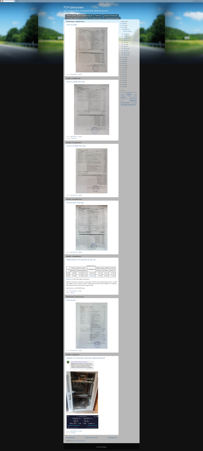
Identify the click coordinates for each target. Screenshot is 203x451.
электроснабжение (128, 105)
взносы (73, 292)
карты (129, 95)
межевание (123, 97)
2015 (123, 72)
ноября (126, 34)
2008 (123, 86)
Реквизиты (98, 15)
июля (125, 42)
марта (125, 50)
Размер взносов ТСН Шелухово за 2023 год (80, 259)
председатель (133, 98)
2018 (123, 65)
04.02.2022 (92, 275)
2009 (123, 84)
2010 (123, 82)
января (126, 54)
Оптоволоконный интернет (112, 18)
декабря (126, 29)
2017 (123, 67)
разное (122, 100)
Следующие (70, 437)
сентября (126, 38)
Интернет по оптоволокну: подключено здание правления (85, 358)
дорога (129, 94)
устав (131, 103)
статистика (73, 138)
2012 (123, 78)
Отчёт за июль (71, 300)
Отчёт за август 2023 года (75, 202)
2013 (123, 76)
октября (126, 36)
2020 (123, 61)
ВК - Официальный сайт (85, 15)
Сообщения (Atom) (80, 440)
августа (126, 40)
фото (135, 103)
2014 (123, 74)
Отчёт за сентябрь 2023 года (75, 146)
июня (125, 44)
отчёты (127, 98)
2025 (123, 23)
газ (133, 92)
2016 (123, 70)
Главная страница (71, 15)
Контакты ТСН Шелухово (111, 15)
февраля (126, 52)
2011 (123, 80)
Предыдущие (112, 437)
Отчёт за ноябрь (71, 25)
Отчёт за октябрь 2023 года (75, 82)
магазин (135, 95)
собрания (133, 101)
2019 (123, 63)
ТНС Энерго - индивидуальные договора (77, 18)
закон (135, 94)
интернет (73, 432)
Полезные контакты (96, 18)
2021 (123, 59)
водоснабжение (128, 92)
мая (125, 46)
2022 (123, 57)
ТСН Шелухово (73, 7)
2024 (123, 25)
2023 (123, 27)
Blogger (104, 447)
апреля (126, 48)
